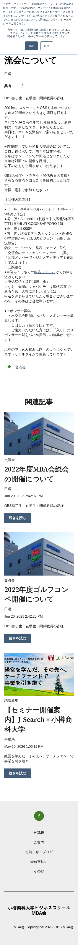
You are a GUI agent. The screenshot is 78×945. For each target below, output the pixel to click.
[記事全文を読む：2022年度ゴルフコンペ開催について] (39, 554)
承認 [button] (31, 45)
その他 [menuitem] (39, 871)
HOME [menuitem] (39, 833)
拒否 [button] (46, 45)
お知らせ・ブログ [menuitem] (39, 852)
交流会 (20, 367)
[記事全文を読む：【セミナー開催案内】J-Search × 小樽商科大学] (39, 674)
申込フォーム (44, 272)
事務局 (9, 739)
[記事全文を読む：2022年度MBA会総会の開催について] (39, 433)
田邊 (7, 74)
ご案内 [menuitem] (39, 842)
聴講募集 (11, 700)
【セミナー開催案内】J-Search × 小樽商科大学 (38, 720)
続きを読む (17, 518)
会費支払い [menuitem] (39, 861)
